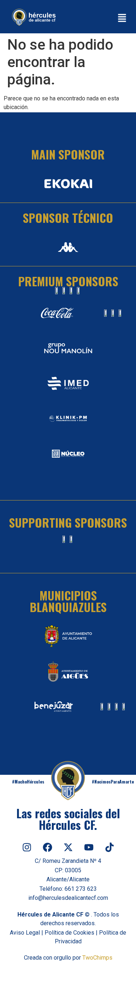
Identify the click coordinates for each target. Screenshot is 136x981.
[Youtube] (88, 847)
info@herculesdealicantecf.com (68, 897)
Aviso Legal (25, 932)
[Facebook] (47, 847)
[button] (122, 18)
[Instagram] (26, 847)
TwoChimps (97, 957)
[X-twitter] (68, 847)
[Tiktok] (109, 847)
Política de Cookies (69, 932)
